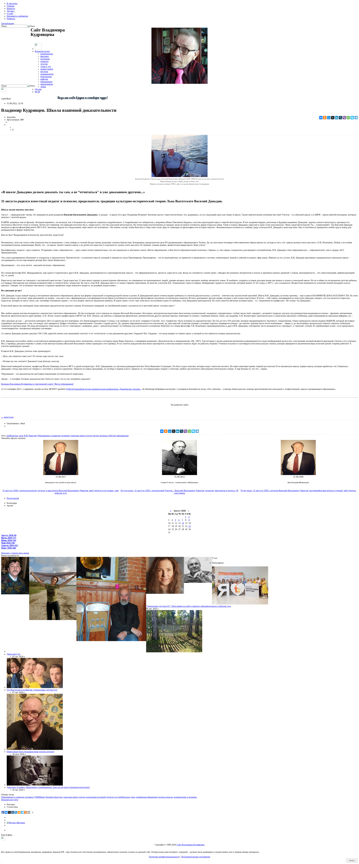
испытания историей (96, 797)
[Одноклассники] (324, 117)
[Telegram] (356, 117)
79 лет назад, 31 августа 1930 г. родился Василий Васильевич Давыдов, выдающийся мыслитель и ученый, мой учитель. (298, 490)
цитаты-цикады (165, 797)
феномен (44, 56)
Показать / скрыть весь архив (15, 553)
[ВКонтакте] (321, 117)
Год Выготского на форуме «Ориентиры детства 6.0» (32, 690)
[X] (332, 117)
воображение (46, 54)
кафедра (44, 79)
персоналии (46, 76)
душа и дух (45, 66)
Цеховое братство (54, 797)
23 (189, 526)
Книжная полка (42, 51)
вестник (44, 71)
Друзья (38, 89)
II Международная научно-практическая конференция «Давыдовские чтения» (103, 389)
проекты (44, 61)
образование (46, 81)
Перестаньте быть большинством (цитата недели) (30, 751)
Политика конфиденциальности (164, 857)
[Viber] (344, 117)
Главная (10, 6)
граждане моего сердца (81, 435)
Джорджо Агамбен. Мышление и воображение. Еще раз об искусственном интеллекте (48, 787)
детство (44, 64)
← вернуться (7, 417)
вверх (352, 860)
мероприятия (46, 84)
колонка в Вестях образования (113, 435)
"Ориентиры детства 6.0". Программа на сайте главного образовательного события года (188, 606)
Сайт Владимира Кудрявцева (190, 845)
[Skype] (352, 117)
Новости (11, 8)
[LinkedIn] (336, 117)
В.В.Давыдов (30, 435)
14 (183, 523)
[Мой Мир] (328, 117)
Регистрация (13, 498)
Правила (11, 18)
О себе (10, 13)
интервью (45, 59)
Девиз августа (13, 654)
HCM (37, 92)
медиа (96, 435)
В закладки (12, 3)
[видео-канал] (3, 91)
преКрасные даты (14, 435)
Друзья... (11, 11)
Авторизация (7, 23)
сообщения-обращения (146, 797)
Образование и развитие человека (53, 435)
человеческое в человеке (185, 797)
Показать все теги (9, 799)
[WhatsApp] (348, 117)
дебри (43, 86)
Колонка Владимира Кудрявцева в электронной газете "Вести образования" (37, 384)
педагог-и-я (112, 797)
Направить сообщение (17, 16)
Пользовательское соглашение (195, 857)
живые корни (46, 69)
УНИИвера (39, 797)
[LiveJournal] (340, 117)
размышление (47, 74)
